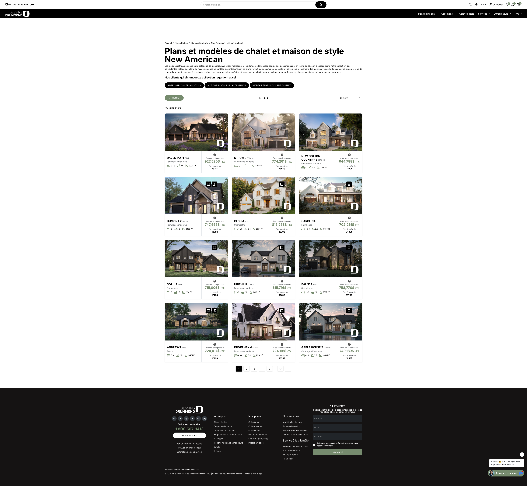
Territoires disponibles (224, 430)
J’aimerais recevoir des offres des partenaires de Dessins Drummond (337, 444)
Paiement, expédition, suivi (295, 446)
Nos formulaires (290, 454)
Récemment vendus (257, 434)
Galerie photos (466, 13)
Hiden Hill (241, 284)
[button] (223, 134)
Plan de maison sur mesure (189, 443)
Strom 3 (240, 158)
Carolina (308, 221)
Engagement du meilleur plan (228, 434)
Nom (316, 427)
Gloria (239, 221)
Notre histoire (220, 422)
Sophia (172, 284)
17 (280, 369)
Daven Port (175, 158)
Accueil (168, 43)
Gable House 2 (312, 347)
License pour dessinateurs (295, 434)
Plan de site (288, 458)
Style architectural (199, 43)
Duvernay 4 (243, 347)
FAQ (517, 13)
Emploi (217, 447)
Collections (447, 13)
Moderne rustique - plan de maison (227, 85)
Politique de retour (291, 450)
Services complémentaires (295, 430)
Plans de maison (426, 13)
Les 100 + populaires (258, 438)
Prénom (318, 418)
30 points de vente (223, 426)
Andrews (174, 347)
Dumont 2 (174, 221)
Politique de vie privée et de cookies (227, 474)
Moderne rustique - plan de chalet (272, 85)
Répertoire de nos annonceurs (228, 442)
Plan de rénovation (291, 426)
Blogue (217, 451)
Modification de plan (292, 422)
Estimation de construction (189, 452)
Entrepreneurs (501, 13)
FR (482, 4)
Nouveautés (254, 430)
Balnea (306, 284)
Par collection (181, 43)
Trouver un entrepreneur (189, 447)
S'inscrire (337, 452)
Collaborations (255, 426)
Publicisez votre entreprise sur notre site (181, 469)
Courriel (318, 436)
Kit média (218, 438)
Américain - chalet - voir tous (184, 85)
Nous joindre (189, 435)
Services (482, 13)
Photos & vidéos (256, 442)
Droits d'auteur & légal (253, 474)
